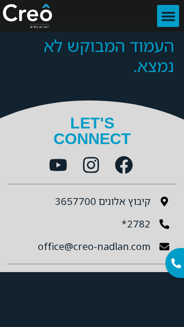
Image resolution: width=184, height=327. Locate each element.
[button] (168, 16)
